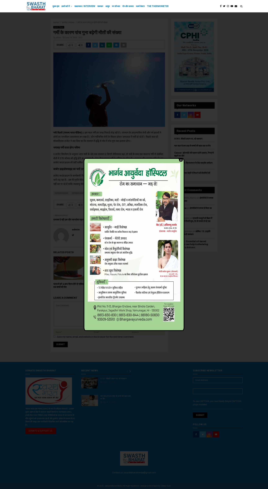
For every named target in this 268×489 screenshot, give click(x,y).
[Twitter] (225, 6)
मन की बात (116, 6)
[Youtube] (233, 6)
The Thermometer (158, 6)
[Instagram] (229, 6)
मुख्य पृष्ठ (56, 6)
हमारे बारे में (66, 6)
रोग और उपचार (128, 6)
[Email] (237, 6)
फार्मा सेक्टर (140, 6)
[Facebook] (221, 6)
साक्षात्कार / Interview (84, 6)
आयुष (107, 6)
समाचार (100, 6)
